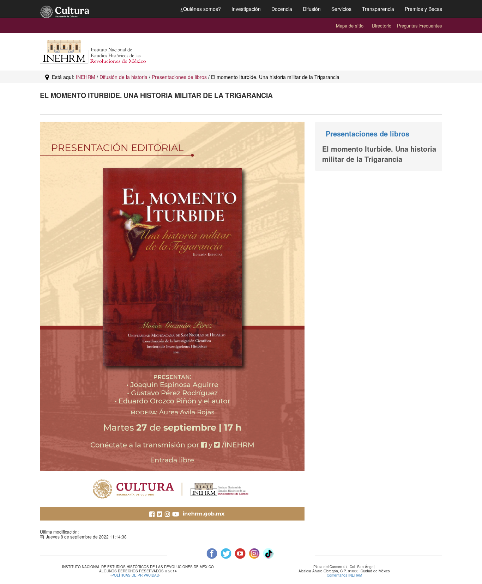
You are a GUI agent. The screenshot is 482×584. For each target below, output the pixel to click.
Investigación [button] (246, 8)
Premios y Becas (423, 8)
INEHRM (85, 76)
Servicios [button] (341, 8)
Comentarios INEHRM (344, 575)
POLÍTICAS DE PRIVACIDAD (135, 575)
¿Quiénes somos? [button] (200, 8)
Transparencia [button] (378, 8)
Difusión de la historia (123, 76)
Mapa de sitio (349, 25)
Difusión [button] (312, 8)
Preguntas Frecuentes (419, 25)
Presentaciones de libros (179, 76)
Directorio (381, 25)
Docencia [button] (281, 8)
